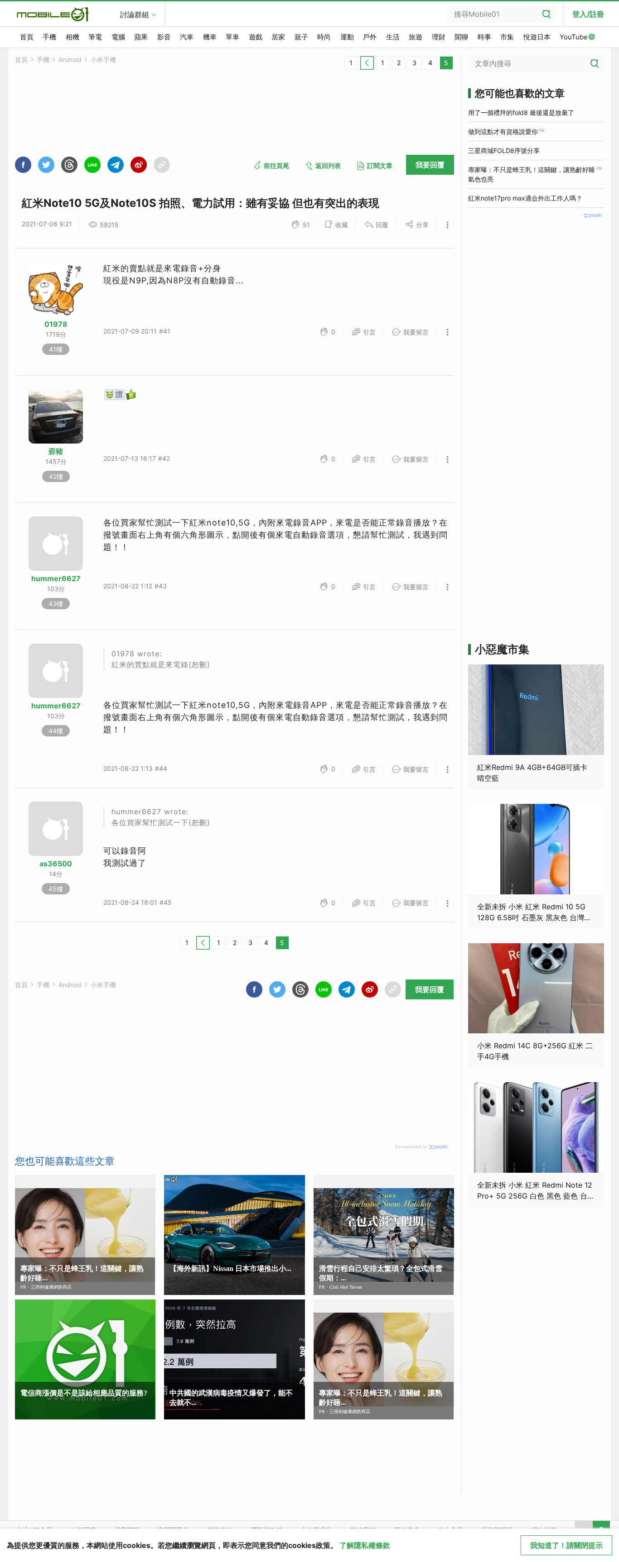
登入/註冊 (588, 14)
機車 (210, 37)
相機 (72, 37)
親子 (301, 37)
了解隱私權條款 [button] (364, 1545)
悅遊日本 (537, 37)
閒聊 (461, 37)
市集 (507, 37)
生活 (393, 37)
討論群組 (134, 14)
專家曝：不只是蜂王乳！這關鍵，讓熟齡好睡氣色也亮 (531, 174)
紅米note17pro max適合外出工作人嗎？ (525, 198)
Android (70, 59)
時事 (484, 37)
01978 (56, 324)
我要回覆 (430, 164)
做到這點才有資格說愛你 (503, 131)
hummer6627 (56, 578)
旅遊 (415, 37)
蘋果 (141, 37)
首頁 (27, 37)
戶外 (370, 37)
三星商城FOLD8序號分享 (504, 150)
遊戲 (255, 37)
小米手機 (103, 59)
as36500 (55, 863)
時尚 (324, 37)
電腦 (118, 37)
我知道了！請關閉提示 (566, 1545)
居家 (278, 37)
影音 (164, 37)
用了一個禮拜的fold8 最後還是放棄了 (521, 112)
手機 (49, 37)
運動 (347, 37)
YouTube (574, 37)
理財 (438, 37)
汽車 (186, 37)
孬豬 (55, 451)
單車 (232, 37)
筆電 (95, 37)
